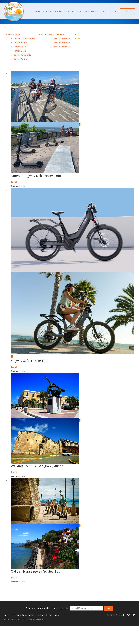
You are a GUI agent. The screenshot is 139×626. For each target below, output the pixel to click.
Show (61, 38)
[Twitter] (128, 615)
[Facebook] (123, 615)
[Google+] (133, 615)
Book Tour (127, 11)
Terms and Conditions (23, 615)
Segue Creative (116, 615)
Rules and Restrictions (48, 615)
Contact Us (106, 11)
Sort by (24, 38)
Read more (15, 186)
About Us (76, 11)
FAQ (6, 615)
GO (108, 608)
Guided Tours (62, 11)
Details (22, 186)
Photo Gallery (91, 11)
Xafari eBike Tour (44, 11)
